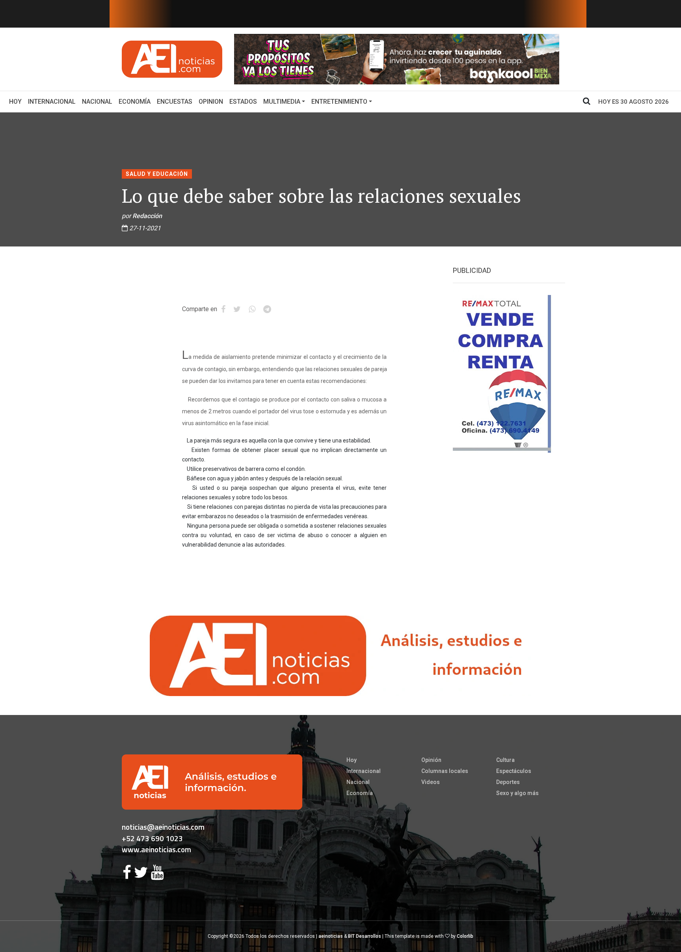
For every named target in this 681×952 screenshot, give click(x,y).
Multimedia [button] (281, 101)
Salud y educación (157, 174)
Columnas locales (444, 771)
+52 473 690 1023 (152, 838)
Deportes (508, 782)
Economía (135, 101)
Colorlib (465, 936)
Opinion (211, 101)
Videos (430, 782)
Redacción (147, 216)
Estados (243, 101)
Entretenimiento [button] (339, 101)
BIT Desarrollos (364, 936)
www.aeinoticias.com (156, 849)
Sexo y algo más (517, 793)
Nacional (97, 101)
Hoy (17, 101)
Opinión (431, 760)
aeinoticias (330, 936)
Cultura (505, 760)
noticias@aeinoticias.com (163, 827)
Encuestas (174, 101)
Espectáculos (513, 771)
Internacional (52, 101)
